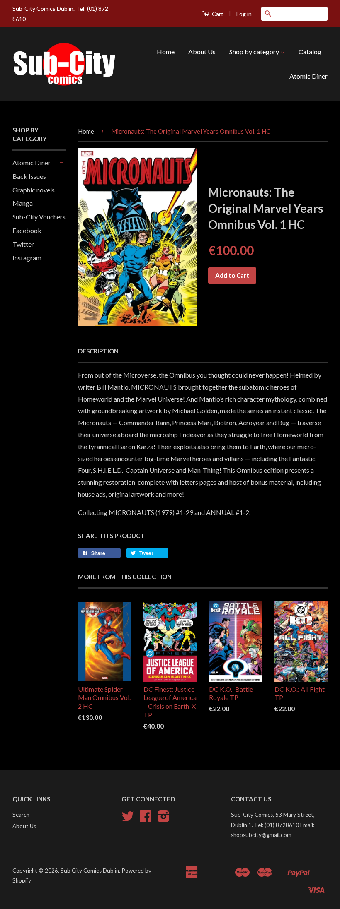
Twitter (23, 244)
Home (166, 51)
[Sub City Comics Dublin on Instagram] (163, 819)
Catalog (310, 51)
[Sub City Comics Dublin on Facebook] (145, 819)
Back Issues (29, 176)
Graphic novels (33, 190)
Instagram (26, 258)
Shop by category (254, 51)
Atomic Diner (308, 76)
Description (98, 351)
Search (20, 814)
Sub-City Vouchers (39, 217)
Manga (22, 203)
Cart (217, 13)
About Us (202, 51)
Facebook (26, 230)
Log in (244, 13)
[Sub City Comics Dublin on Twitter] (127, 819)
